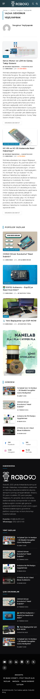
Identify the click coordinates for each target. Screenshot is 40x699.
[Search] (36, 3)
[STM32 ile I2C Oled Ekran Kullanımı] (9, 431)
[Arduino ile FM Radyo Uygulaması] (9, 419)
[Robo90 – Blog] (20, 3)
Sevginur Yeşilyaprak (22, 25)
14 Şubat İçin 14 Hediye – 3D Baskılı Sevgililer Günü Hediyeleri (27, 390)
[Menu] (4, 4)
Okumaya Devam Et (12, 123)
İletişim (20, 684)
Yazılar (7, 681)
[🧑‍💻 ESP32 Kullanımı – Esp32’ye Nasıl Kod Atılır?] (20, 274)
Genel (6, 56)
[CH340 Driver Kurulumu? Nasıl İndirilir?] (20, 241)
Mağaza (15, 681)
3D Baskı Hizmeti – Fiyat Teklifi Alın (18, 678)
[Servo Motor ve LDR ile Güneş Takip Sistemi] (20, 49)
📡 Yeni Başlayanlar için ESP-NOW (19, 321)
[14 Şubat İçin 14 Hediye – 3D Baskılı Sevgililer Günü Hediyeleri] (9, 391)
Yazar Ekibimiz (27, 681)
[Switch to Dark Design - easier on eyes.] (33, 4)
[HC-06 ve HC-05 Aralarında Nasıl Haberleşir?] (20, 137)
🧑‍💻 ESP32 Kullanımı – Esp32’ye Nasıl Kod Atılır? (26, 615)
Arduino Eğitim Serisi (11, 144)
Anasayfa (19, 675)
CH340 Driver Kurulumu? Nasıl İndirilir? (24, 404)
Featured (7, 283)
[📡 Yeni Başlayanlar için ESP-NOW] (20, 308)
